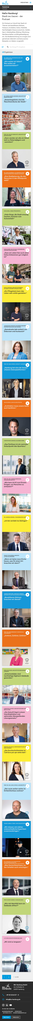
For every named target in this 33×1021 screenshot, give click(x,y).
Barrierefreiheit (7, 1011)
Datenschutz (7, 1013)
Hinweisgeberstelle (19, 1013)
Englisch (16, 1017)
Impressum (18, 1011)
